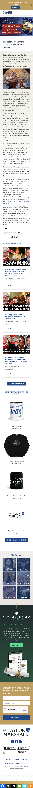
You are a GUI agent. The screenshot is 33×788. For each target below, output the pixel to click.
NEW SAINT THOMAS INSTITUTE (16, 763)
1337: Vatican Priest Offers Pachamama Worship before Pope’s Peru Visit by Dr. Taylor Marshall (16, 360)
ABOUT (8, 760)
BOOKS (24, 760)
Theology (23, 570)
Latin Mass (9, 584)
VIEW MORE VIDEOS (16, 383)
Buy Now (15, 7)
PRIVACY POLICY (16, 769)
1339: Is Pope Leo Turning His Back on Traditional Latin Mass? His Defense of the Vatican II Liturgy (15, 272)
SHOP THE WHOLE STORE (16, 540)
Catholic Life (9, 598)
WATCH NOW (11, 285)
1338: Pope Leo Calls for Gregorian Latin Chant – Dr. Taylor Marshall (15, 316)
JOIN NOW (15, 645)
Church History (9, 569)
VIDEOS (16, 760)
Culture (23, 598)
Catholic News (23, 584)
